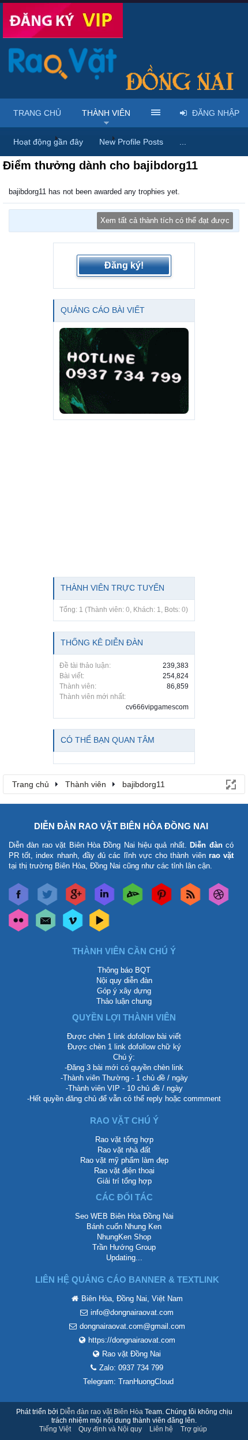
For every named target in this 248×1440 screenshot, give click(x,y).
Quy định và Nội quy (110, 1429)
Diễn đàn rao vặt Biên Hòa (101, 1412)
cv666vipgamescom (157, 707)
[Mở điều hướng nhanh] (230, 783)
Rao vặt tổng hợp (124, 1139)
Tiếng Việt (55, 1429)
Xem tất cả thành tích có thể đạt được (165, 220)
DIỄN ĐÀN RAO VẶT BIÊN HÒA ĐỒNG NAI (121, 826)
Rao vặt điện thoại (124, 1170)
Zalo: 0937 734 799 (131, 1367)
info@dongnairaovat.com (132, 1312)
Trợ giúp (194, 1429)
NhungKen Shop (124, 1237)
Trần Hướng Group (124, 1247)
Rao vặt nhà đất (124, 1150)
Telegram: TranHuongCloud (128, 1381)
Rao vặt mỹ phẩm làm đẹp (124, 1160)
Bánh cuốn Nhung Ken (124, 1226)
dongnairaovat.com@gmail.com (132, 1326)
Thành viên (106, 113)
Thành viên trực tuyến (112, 587)
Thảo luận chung (124, 1001)
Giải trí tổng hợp (124, 1181)
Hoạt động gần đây (48, 141)
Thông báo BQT (124, 970)
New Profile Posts (131, 141)
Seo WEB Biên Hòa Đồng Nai (124, 1216)
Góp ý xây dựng (124, 991)
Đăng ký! (124, 265)
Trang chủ (37, 113)
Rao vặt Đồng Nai (131, 1354)
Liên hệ (161, 1429)
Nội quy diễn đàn (124, 980)
